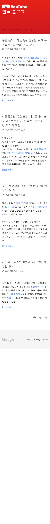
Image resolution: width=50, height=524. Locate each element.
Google (29, 340)
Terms (45, 340)
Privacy (37, 340)
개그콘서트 (30, 153)
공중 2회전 (21, 203)
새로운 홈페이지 (34, 287)
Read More (7, 100)
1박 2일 (20, 153)
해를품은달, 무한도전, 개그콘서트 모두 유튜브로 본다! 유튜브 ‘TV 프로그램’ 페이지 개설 (24, 121)
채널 (9, 298)
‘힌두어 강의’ (21, 61)
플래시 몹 (9, 207)
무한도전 (11, 153)
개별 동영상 (16, 294)
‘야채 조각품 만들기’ (32, 57)
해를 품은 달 (40, 149)
